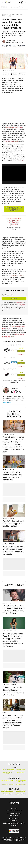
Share (6, 73)
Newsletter (22, 73)
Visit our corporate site (20, 838)
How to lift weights (20, 769)
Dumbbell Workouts (6, 15)
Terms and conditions (14, 813)
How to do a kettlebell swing (7, 769)
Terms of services (20, 302)
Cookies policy (14, 818)
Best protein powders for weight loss (20, 781)
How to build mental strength (7, 773)
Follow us (15, 73)
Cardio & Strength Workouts (15, 14)
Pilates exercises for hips (17, 7)
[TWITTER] (12, 392)
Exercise (4, 14)
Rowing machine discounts (7, 791)
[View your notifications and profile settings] (19, 2)
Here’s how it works (19, 46)
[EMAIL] (20, 392)
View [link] (21, 351)
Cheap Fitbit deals (7, 793)
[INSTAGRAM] (15, 392)
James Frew (11, 40)
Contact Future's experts (14, 811)
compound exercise (17, 275)
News (21, 42)
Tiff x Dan (21, 161)
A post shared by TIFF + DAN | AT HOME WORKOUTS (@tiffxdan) (13, 222)
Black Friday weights (20, 791)
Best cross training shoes (7, 784)
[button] (14, 349)
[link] (7, 350)
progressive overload (11, 141)
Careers (14, 820)
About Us (14, 808)
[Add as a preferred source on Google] (14, 831)
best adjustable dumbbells (14, 127)
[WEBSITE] (17, 392)
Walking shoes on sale (21, 793)
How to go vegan (20, 772)
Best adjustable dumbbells (7, 780)
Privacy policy (14, 815)
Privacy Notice (21, 304)
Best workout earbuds (21, 784)
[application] (14, 172)
